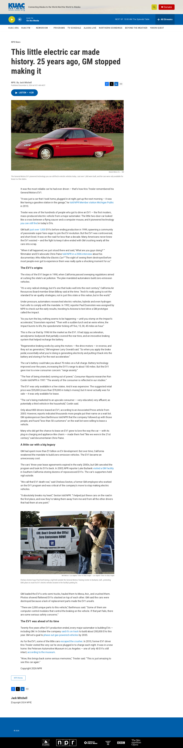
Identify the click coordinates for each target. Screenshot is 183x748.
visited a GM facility (103, 468)
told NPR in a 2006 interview (77, 254)
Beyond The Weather (136, 28)
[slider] (24, 19)
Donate (168, 7)
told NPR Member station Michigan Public (92, 202)
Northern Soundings (110, 28)
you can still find (29, 223)
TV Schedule (74, 28)
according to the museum (41, 652)
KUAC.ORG (13, 28)
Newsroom (42, 28)
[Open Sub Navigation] (32, 28)
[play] (12, 19)
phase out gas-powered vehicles (61, 635)
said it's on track (70, 631)
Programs (59, 28)
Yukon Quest (157, 28)
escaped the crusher (71, 641)
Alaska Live (90, 28)
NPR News (15, 42)
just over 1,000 (37, 229)
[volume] (20, 19)
